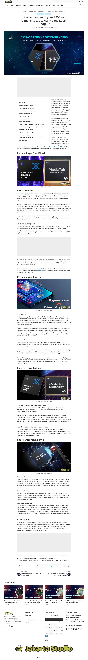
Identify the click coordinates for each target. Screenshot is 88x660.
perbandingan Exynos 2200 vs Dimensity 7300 (29, 560)
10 (46, 627)
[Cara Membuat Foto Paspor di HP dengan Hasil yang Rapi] (34, 592)
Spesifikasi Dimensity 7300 (28, 111)
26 (52, 633)
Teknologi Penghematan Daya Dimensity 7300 (33, 127)
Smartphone (40, 13)
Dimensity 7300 (43, 558)
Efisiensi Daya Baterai (26, 121)
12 (51, 627)
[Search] (83, 5)
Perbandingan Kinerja (26, 113)
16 (61, 627)
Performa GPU (25, 119)
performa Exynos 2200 (62, 560)
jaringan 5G (39, 269)
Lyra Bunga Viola (39, 27)
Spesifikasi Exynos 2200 (27, 108)
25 (49, 633)
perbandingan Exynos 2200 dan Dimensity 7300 (49, 147)
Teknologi (48, 13)
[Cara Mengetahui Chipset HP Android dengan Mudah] (13, 592)
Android (8, 597)
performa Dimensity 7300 (47, 560)
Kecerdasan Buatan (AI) (27, 137)
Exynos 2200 (20, 193)
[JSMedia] (8, 1)
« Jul (46, 640)
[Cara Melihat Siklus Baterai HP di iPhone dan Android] (54, 592)
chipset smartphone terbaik (30, 558)
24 (46, 633)
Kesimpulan (23, 140)
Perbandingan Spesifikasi (27, 105)
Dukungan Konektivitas (27, 132)
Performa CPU (25, 116)
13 (54, 627)
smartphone (40, 270)
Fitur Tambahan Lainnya (26, 129)
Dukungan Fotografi (26, 135)
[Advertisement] (44, 87)
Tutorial (36, 597)
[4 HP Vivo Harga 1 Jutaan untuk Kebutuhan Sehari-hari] (75, 592)
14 (57, 627)
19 (51, 630)
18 (49, 630)
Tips (69, 597)
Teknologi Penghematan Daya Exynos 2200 (32, 124)
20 (54, 630)
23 (62, 630)
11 (49, 627)
